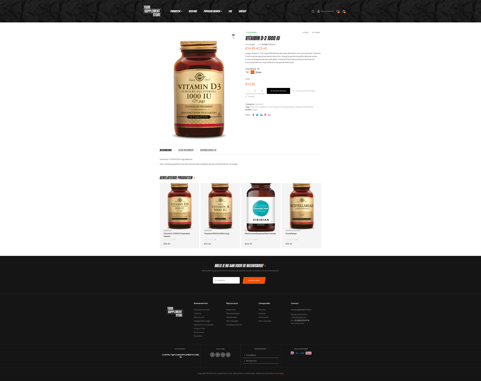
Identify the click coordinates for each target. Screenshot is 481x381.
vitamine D (299, 107)
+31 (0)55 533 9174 (301, 320)
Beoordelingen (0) (208, 150)
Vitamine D (259, 104)
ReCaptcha (251, 361)
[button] (233, 36)
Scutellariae (291, 233)
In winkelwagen (278, 91)
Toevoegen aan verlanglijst (305, 91)
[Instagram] (222, 354)
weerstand (308, 107)
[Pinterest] (228, 354)
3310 (252, 107)
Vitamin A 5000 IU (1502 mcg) (216, 233)
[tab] (169, 150)
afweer (262, 107)
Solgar (252, 44)
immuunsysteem (287, 107)
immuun (276, 107)
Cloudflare (251, 355)
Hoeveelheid (251, 69)
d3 (271, 107)
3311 (257, 107)
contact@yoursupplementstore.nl (181, 355)
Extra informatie (186, 150)
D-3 (267, 107)
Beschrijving (166, 150)
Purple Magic (278, 373)
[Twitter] (217, 354)
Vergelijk (251, 96)
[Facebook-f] (212, 354)
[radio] (247, 72)
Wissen (259, 72)
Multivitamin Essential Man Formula (260, 233)
